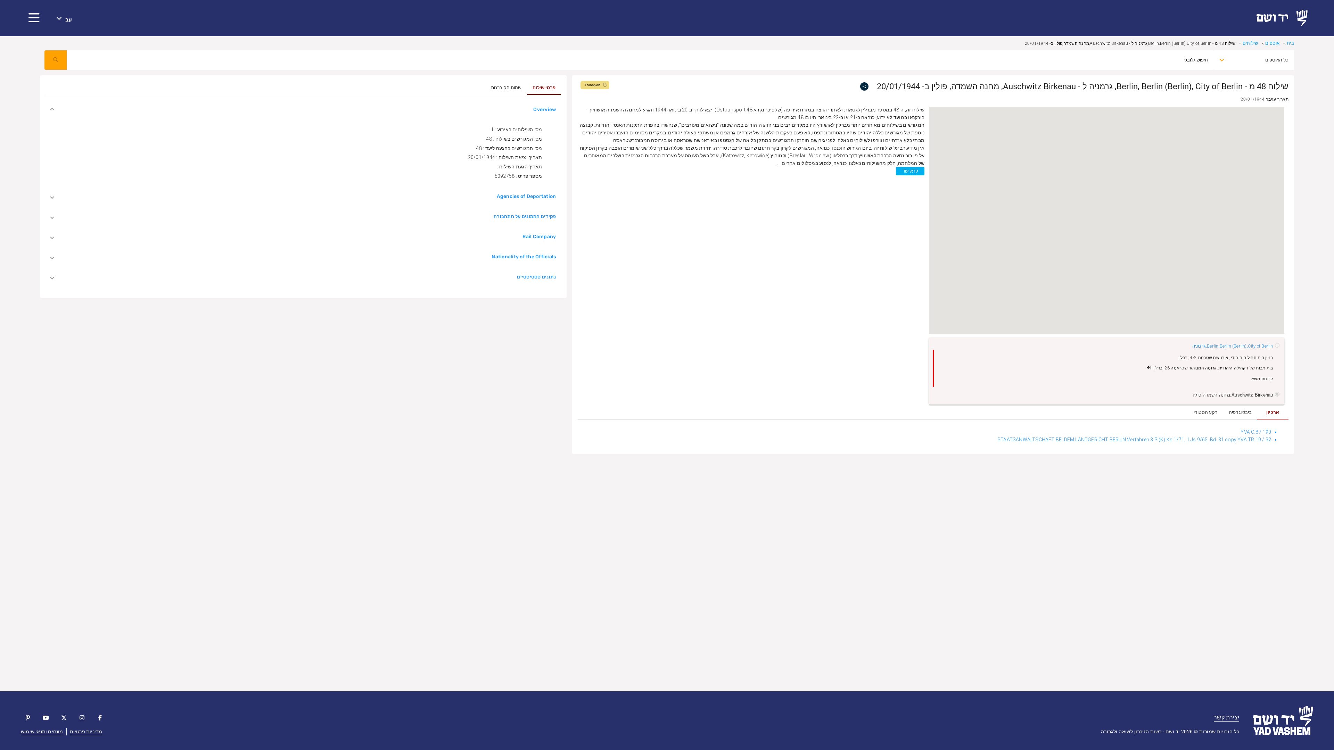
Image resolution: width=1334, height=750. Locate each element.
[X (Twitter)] (64, 718)
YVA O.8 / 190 (1256, 432)
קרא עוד (910, 171)
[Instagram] (82, 718)
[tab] (1272, 412)
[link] (1285, 18)
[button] (34, 18)
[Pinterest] (28, 718)
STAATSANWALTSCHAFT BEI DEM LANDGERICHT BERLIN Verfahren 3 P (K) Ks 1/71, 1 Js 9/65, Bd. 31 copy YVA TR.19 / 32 (1134, 439)
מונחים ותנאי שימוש (42, 731)
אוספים (1272, 43)
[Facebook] (100, 718)
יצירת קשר (1226, 717)
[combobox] (1260, 60)
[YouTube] (46, 718)
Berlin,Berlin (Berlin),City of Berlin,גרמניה (1232, 346)
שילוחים (1250, 43)
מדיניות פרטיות (86, 731)
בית (1290, 43)
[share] (864, 86)
